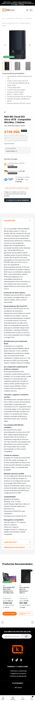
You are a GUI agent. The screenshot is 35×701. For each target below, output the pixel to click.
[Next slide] (29, 45)
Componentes (28, 18)
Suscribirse (26, 636)
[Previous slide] (5, 45)
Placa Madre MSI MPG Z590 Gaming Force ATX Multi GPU (9, 590)
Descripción (9, 221)
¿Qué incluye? (10, 542)
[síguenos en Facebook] (12, 659)
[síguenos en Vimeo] (16, 659)
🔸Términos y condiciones (17, 671)
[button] (10, 614)
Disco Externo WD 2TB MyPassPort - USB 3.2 (24, 590)
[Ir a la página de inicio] (8, 10)
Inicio (3, 18)
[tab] (17, 220)
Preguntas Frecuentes (14, 547)
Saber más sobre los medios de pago (16, 188)
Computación (10, 18)
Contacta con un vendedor (18, 200)
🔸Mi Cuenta (17, 687)
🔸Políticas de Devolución (18, 676)
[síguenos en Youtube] (21, 659)
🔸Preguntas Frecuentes (17, 673)
